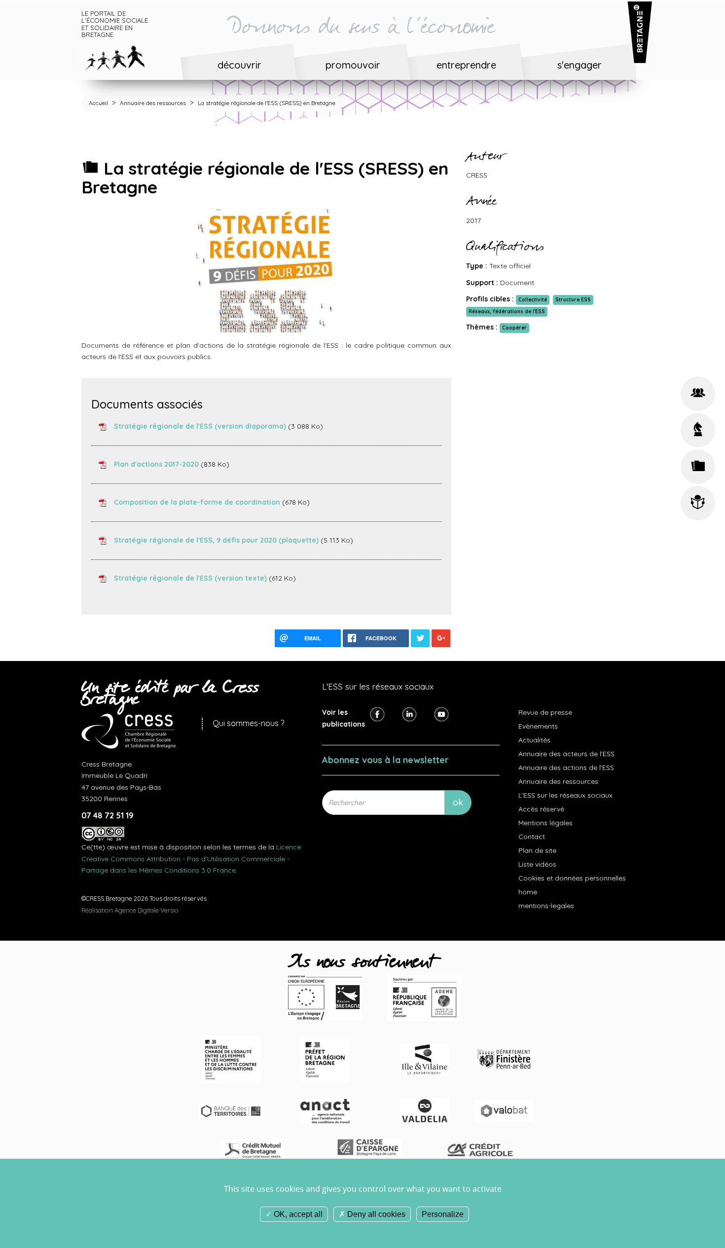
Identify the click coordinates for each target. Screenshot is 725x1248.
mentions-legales (546, 905)
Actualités (534, 739)
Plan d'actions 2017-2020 (156, 463)
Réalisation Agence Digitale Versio (130, 910)
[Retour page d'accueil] (122, 56)
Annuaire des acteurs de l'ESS (566, 753)
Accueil (98, 103)
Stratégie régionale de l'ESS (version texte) (190, 577)
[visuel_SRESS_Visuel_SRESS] (266, 269)
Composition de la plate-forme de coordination (197, 501)
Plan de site (537, 850)
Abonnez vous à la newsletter (385, 760)
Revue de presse (545, 712)
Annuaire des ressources (153, 103)
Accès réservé (541, 809)
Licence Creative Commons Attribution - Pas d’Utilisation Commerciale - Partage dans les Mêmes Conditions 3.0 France (191, 859)
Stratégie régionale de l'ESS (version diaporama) (200, 425)
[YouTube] (441, 713)
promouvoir (353, 65)
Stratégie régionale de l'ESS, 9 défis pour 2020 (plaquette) (216, 539)
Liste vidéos (537, 864)
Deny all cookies (375, 1214)
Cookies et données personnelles (572, 878)
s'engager (579, 65)
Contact (531, 836)
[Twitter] (409, 713)
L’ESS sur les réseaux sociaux (565, 795)
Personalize (443, 1214)
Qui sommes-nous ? (248, 723)
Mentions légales (545, 822)
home (527, 891)
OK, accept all (297, 1214)
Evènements (538, 726)
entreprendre (466, 65)
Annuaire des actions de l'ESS (566, 767)
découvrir (239, 65)
